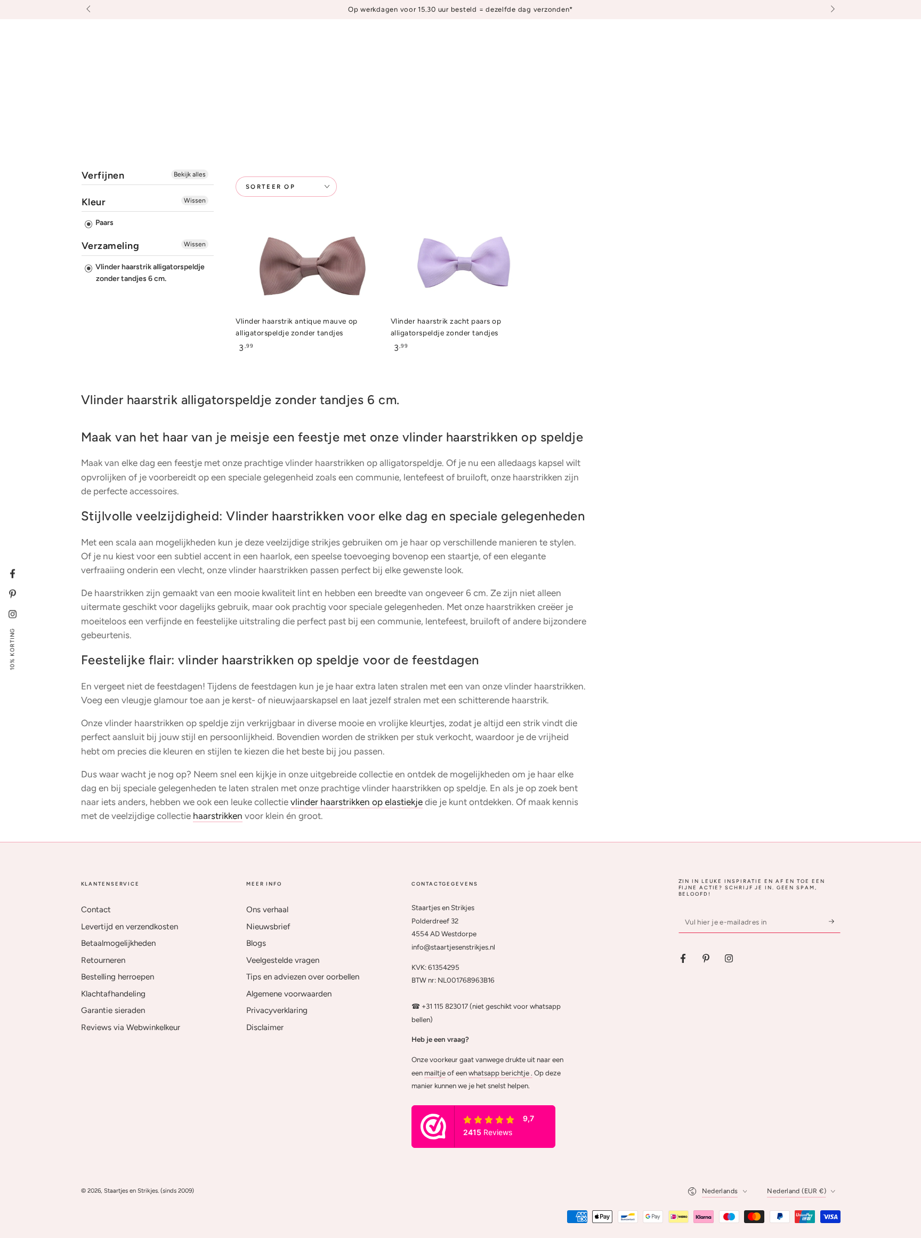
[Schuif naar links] (89, 9)
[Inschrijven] (835, 921)
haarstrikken (218, 815)
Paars (104, 222)
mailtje (435, 1072)
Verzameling (111, 246)
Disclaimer (265, 1027)
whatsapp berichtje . (500, 1072)
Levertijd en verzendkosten (129, 926)
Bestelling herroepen (117, 977)
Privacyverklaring (277, 1010)
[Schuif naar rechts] (831, 9)
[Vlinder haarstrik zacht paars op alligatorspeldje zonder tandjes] (460, 266)
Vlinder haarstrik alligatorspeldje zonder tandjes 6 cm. (149, 272)
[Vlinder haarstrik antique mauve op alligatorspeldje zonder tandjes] (305, 266)
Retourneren (103, 960)
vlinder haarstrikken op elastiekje (356, 802)
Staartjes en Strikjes (131, 1190)
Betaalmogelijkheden (118, 943)
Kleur (94, 202)
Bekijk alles (190, 174)
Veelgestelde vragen (282, 960)
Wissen (195, 200)
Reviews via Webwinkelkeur (130, 1027)
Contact (96, 909)
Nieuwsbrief (268, 926)
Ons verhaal (267, 909)
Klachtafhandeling (113, 994)
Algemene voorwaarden (289, 994)
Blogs (256, 943)
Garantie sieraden (113, 1010)
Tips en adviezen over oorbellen (302, 977)
